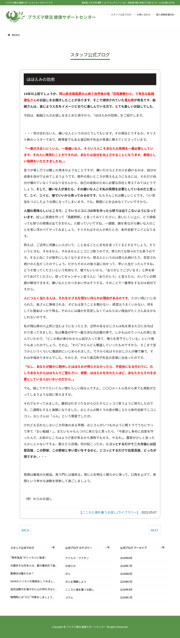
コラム (69, 597)
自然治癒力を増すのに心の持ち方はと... (33, 589)
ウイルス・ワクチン (77, 558)
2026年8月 (126, 558)
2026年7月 (126, 566)
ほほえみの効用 (40, 79)
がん (67, 573)
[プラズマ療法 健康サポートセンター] (15, 21)
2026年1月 (126, 597)
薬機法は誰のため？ (22, 573)
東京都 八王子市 (104, 2)
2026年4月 (126, 589)
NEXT (154, 530)
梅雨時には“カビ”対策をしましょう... (32, 597)
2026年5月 (126, 581)
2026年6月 (126, 573)
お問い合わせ (144, 14)
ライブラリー (127, 512)
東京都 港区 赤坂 (151, 2)
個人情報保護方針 (165, 14)
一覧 (52, 547)
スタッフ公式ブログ (121, 14)
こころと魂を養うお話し (99, 512)
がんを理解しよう (75, 581)
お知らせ (70, 566)
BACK (25, 530)
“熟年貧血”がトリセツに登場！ (28, 557)
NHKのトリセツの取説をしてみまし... (32, 581)
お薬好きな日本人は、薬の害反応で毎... (33, 565)
